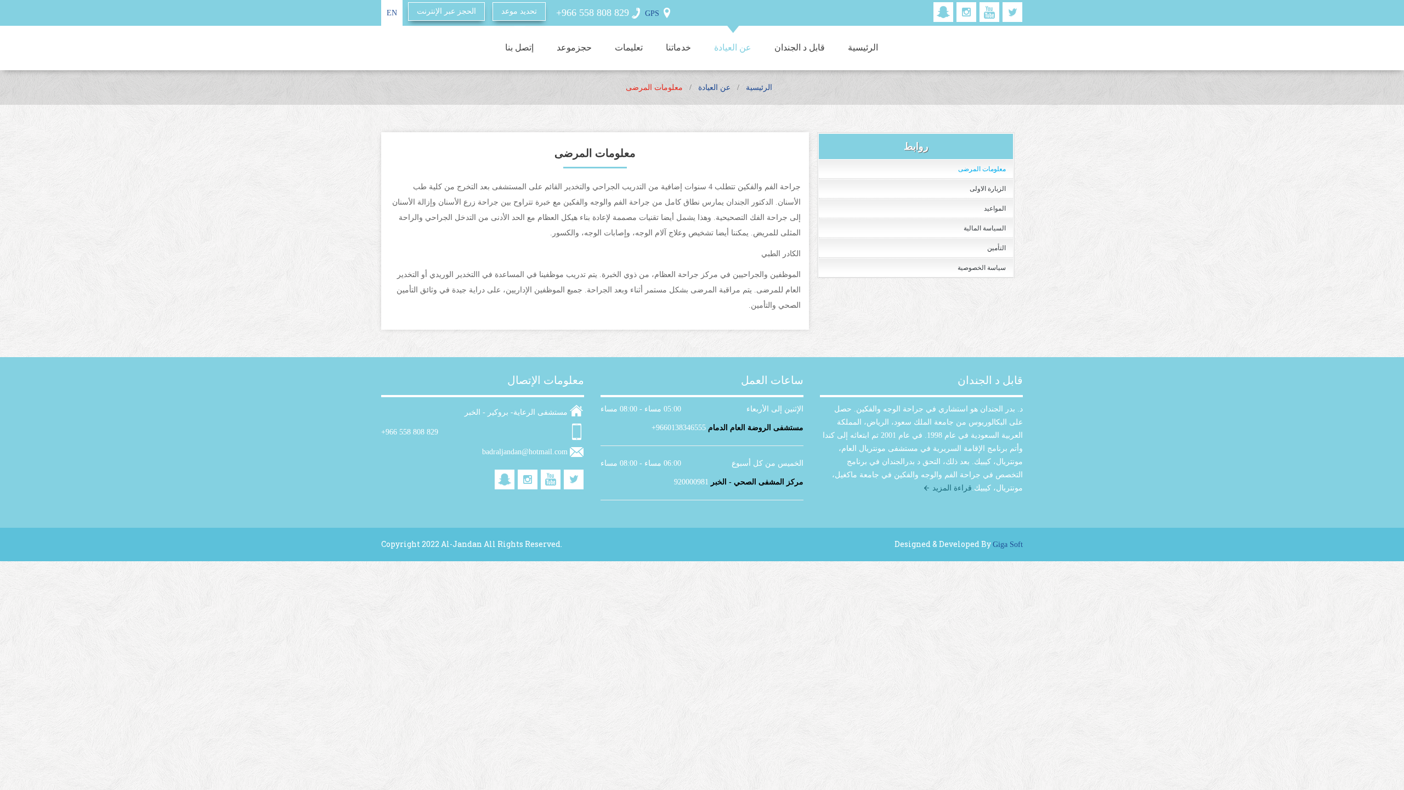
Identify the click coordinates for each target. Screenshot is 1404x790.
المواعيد (995, 208)
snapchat (943, 12)
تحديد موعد (519, 11)
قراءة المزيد (952, 488)
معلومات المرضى (982, 169)
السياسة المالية (985, 228)
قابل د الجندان (799, 47)
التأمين (996, 248)
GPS (652, 13)
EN (392, 13)
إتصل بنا (519, 47)
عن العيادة (732, 47)
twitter (1012, 12)
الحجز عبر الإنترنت (446, 11)
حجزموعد (574, 47)
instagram (966, 12)
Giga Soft (1008, 544)
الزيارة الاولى (988, 189)
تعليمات (629, 47)
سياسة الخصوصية (982, 268)
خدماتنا (678, 47)
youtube (989, 12)
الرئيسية (863, 47)
